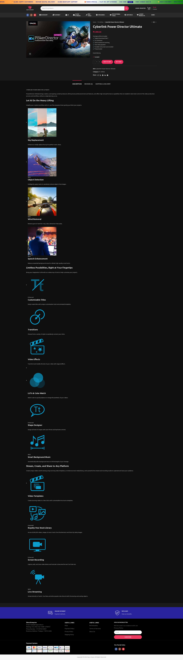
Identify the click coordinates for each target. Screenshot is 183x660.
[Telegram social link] (107, 75)
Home (94, 22)
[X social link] (100, 75)
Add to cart (107, 62)
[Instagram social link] (31, 15)
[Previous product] (152, 22)
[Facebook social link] (27, 15)
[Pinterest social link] (34, 15)
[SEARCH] (126, 8)
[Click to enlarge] (30, 54)
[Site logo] (30, 8)
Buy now (118, 62)
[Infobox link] (58, 612)
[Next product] (156, 22)
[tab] (77, 83)
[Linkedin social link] (105, 75)
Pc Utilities (101, 22)
